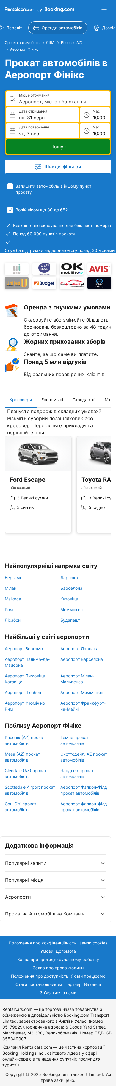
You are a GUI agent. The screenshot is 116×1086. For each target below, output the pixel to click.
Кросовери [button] (21, 399)
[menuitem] (57, 27)
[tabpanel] (58, 475)
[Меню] (104, 9)
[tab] (21, 399)
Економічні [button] (52, 399)
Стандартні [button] (84, 399)
